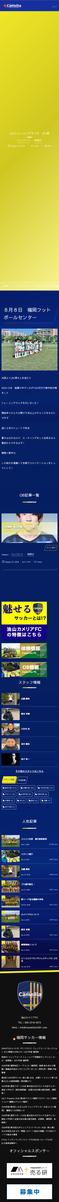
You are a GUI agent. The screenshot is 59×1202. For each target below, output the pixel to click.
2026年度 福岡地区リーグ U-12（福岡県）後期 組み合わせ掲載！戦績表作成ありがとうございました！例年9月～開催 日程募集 (29, 1069)
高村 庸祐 (25, 744)
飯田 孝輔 (25, 713)
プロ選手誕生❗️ (28, 884)
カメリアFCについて (30, 914)
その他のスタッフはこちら (29, 771)
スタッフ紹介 (27, 854)
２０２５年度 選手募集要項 (34, 839)
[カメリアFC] (12, 6)
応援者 (9, 800)
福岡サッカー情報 (31, 1037)
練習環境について (29, 944)
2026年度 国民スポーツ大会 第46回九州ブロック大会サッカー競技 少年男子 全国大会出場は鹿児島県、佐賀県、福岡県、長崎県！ (29, 1119)
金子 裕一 (25, 759)
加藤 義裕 (25, 698)
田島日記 (42, 794)
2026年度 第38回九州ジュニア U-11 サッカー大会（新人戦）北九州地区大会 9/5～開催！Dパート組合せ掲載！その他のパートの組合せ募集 (29, 1131)
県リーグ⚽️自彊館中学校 (32, 899)
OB (22, 800)
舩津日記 (26, 794)
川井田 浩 (25, 729)
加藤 (47, 800)
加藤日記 (28, 788)
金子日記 (10, 807)
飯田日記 (11, 788)
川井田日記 (46, 788)
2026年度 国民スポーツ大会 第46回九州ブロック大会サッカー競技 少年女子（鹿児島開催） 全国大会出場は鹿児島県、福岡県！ (29, 1090)
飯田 (34, 800)
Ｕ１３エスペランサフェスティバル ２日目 (39, 959)
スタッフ (10, 794)
